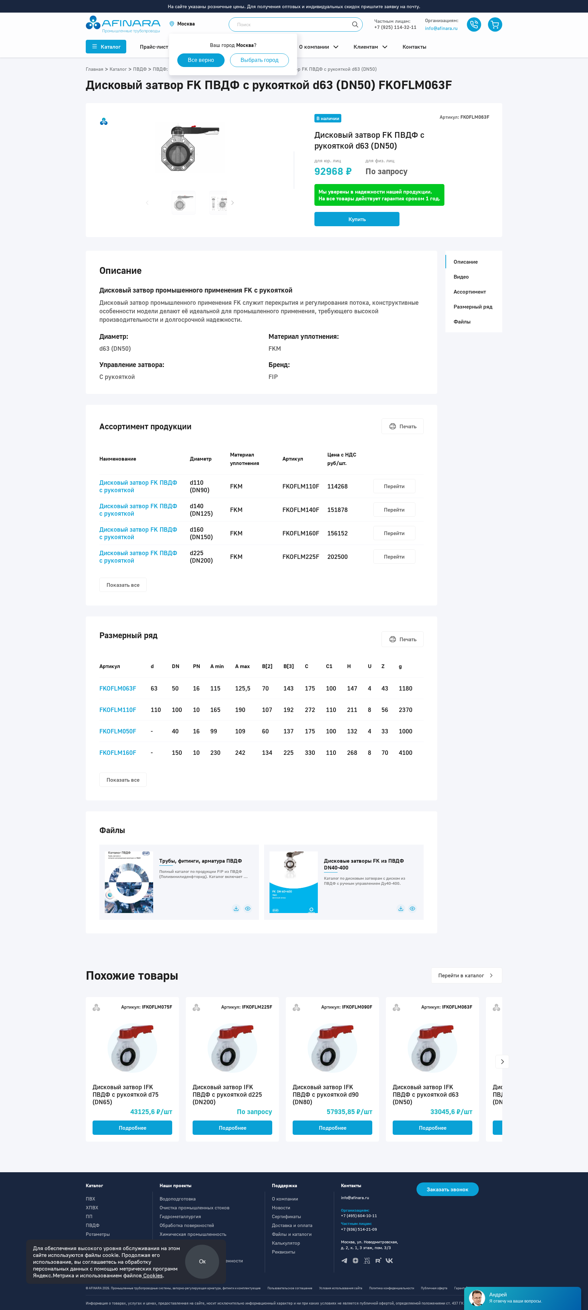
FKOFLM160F (117, 752)
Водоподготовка (178, 1198)
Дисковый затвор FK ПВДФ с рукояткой (138, 486)
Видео (461, 276)
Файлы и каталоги (292, 1234)
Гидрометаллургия (180, 1216)
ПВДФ (92, 1225)
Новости (281, 1207)
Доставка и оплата (292, 1225)
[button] (182, 24)
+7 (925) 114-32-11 (395, 27)
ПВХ (90, 1198)
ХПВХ (92, 1207)
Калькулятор (286, 1243)
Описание (466, 261)
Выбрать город (259, 60)
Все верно (201, 60)
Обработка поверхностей (187, 1225)
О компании (285, 1198)
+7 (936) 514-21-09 (359, 1229)
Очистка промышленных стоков (194, 1207)
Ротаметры (98, 1234)
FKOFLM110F (117, 709)
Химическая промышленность (193, 1234)
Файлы (462, 321)
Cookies (152, 1275)
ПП (89, 1216)
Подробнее (132, 1127)
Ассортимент (470, 291)
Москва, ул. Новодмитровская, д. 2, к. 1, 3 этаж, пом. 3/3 (369, 1244)
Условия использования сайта (340, 1288)
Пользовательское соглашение (289, 1288)
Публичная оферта (434, 1288)
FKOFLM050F (117, 731)
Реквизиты (283, 1252)
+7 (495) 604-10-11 (359, 1215)
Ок (202, 1261)
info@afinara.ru (441, 28)
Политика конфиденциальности (391, 1288)
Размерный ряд (473, 306)
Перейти (394, 486)
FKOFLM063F (117, 688)
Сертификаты (286, 1216)
